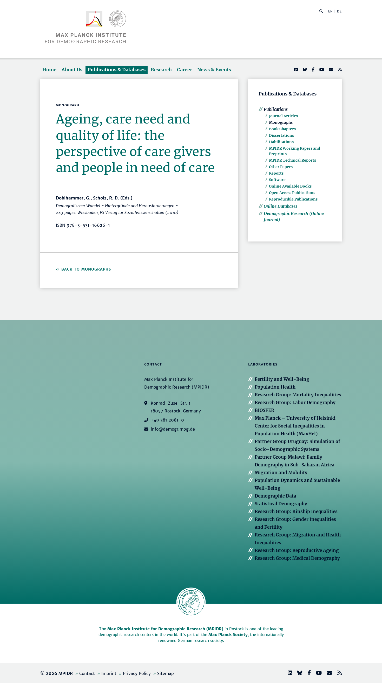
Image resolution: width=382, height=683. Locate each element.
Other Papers (281, 166)
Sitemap (165, 673)
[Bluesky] (304, 69)
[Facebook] (312, 69)
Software (277, 179)
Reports (276, 173)
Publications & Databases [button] (117, 70)
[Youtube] (321, 69)
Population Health (275, 387)
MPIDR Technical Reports (292, 160)
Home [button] (49, 70)
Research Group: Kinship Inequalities (296, 511)
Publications (276, 109)
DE (339, 11)
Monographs (281, 122)
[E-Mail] (330, 69)
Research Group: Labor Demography (295, 402)
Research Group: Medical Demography (297, 558)
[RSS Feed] (339, 69)
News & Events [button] (214, 70)
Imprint (108, 673)
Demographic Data (275, 496)
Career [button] (184, 70)
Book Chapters (282, 129)
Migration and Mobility (281, 472)
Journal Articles (283, 116)
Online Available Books (290, 186)
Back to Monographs (86, 269)
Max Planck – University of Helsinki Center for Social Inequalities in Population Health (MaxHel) (295, 426)
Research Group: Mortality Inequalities (298, 395)
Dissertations (281, 135)
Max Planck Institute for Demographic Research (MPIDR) (165, 628)
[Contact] (327, 673)
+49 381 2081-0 (167, 420)
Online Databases (280, 206)
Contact (87, 673)
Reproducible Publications (293, 199)
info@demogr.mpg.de (173, 429)
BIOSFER (264, 410)
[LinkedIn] (295, 69)
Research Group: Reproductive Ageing (297, 550)
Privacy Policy (137, 673)
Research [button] (161, 70)
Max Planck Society (228, 634)
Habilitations (281, 142)
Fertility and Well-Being (282, 379)
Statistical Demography (281, 504)
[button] (321, 10)
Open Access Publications (292, 192)
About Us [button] (72, 70)
